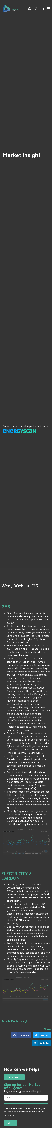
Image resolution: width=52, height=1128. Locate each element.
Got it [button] (11, 1122)
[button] (21, 1035)
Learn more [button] (9, 1115)
